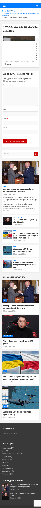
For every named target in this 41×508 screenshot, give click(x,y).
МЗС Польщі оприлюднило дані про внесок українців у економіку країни (25, 235)
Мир (4, 186)
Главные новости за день (11, 454)
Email (5, 119)
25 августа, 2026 (19, 254)
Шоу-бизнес (17, 217)
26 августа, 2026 (19, 225)
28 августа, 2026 (9, 194)
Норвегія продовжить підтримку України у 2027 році (24, 264)
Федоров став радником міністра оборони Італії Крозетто (24, 486)
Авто (3, 451)
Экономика (6, 474)
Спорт (4, 465)
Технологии (6, 468)
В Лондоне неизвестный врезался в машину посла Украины (21, 54)
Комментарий (8, 85)
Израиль (5, 460)
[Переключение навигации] (4, 5)
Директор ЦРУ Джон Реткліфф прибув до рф (23, 250)
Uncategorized (7, 448)
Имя (5, 109)
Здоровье (5, 457)
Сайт (5, 128)
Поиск (36, 154)
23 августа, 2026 (19, 270)
